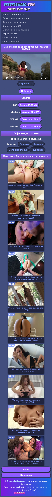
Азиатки (24, 144)
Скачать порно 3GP (12, 26)
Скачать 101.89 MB (31, 119)
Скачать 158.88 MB (31, 126)
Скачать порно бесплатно (15, 18)
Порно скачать (9, 34)
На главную (26, 475)
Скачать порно (9, 37)
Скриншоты (26, 83)
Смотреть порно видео (14, 22)
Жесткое (38, 144)
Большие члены (18, 150)
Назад (26, 469)
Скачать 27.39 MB (28, 105)
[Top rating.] (19, 493)
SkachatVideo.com (16, 481)
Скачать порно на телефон (16, 30)
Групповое (37, 150)
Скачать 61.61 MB (30, 112)
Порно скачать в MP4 (13, 14)
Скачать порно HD (11, 41)
